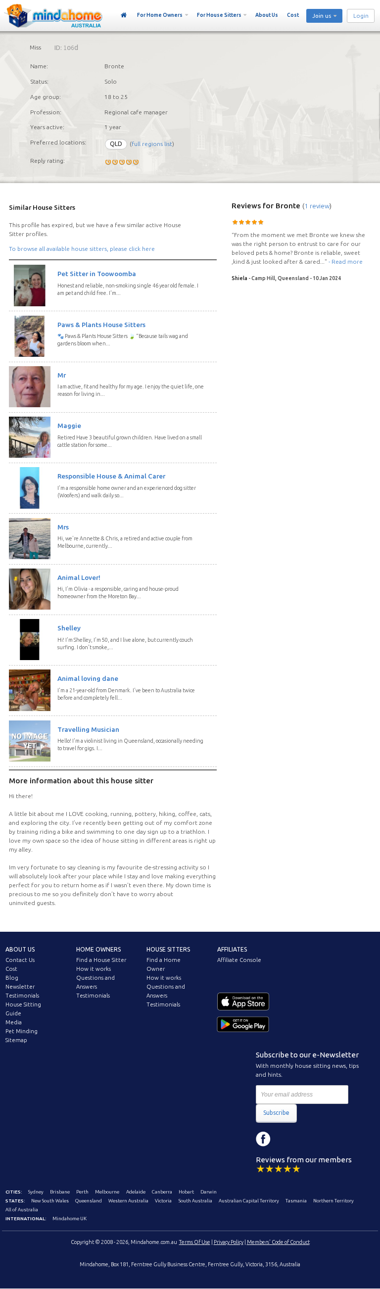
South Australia (195, 1200)
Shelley (69, 628)
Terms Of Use (194, 1242)
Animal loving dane (87, 678)
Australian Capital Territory (249, 1200)
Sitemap (16, 1040)
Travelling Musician (88, 729)
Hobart (186, 1191)
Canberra (162, 1191)
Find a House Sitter (101, 960)
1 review (317, 206)
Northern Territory (333, 1200)
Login (361, 16)
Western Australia (128, 1200)
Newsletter (20, 987)
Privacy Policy (228, 1242)
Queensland (88, 1200)
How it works (93, 969)
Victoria (163, 1200)
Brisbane (60, 1191)
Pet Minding (21, 1031)
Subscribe (276, 1112)
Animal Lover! (78, 577)
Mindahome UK (69, 1218)
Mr (61, 375)
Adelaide (135, 1191)
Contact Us (20, 960)
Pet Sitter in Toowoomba (96, 274)
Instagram (285, 1139)
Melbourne (107, 1191)
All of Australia (21, 1209)
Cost (293, 15)
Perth (82, 1191)
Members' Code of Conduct (278, 1242)
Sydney (36, 1191)
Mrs (63, 527)
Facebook (263, 1139)
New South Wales (50, 1200)
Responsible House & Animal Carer (111, 476)
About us (20, 949)
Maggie (69, 426)
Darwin (208, 1191)
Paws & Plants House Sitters (101, 325)
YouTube (307, 1139)
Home (124, 15)
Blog (11, 978)
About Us (266, 15)
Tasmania (296, 1200)
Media (13, 1022)
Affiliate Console (239, 960)
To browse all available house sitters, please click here (82, 248)
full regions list (152, 144)
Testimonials (22, 996)
